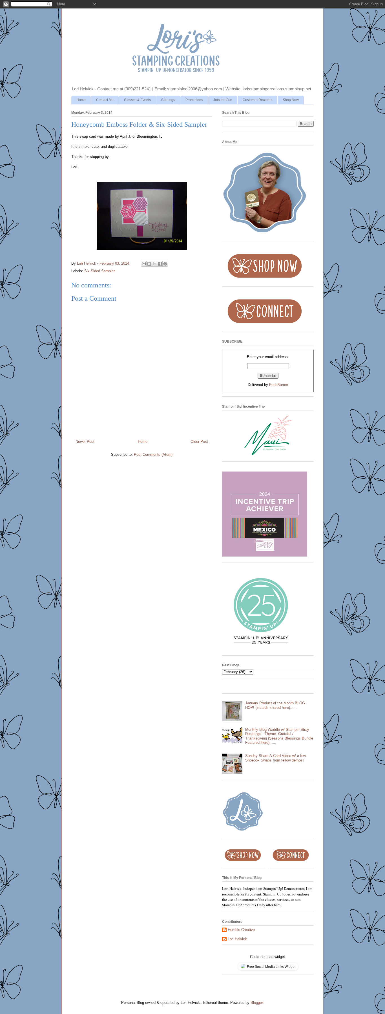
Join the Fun (222, 100)
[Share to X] (154, 264)
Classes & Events (137, 100)
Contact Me (105, 100)
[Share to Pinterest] (165, 264)
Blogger (257, 1002)
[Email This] (144, 264)
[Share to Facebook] (160, 264)
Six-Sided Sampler (99, 271)
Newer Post (85, 441)
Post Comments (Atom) (153, 454)
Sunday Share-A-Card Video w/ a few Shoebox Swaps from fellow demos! (275, 758)
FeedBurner (278, 385)
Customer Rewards (257, 100)
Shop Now (291, 100)
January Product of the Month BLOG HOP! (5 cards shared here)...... (275, 705)
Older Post (199, 441)
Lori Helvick (237, 939)
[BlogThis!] (149, 264)
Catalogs (168, 100)
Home (81, 100)
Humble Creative (241, 930)
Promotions (194, 100)
